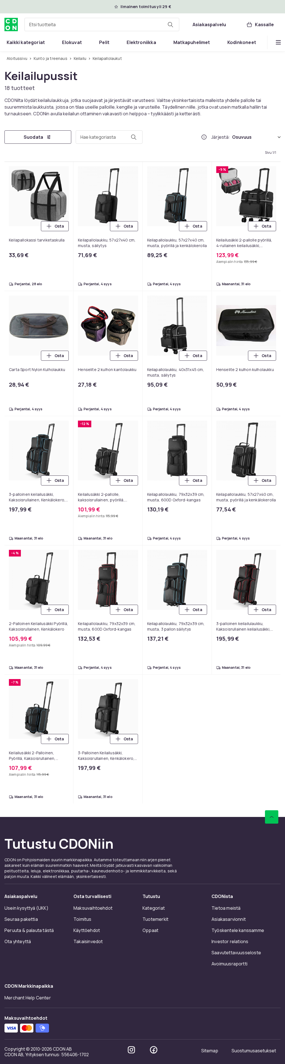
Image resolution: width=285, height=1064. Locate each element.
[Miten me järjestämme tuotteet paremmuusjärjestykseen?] (204, 137)
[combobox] (101, 24)
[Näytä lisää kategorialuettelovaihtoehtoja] (278, 42)
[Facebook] (154, 1050)
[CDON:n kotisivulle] (11, 24)
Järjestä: (220, 137)
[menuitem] (25, 42)
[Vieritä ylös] (271, 817)
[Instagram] (131, 1050)
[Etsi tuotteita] (170, 24)
